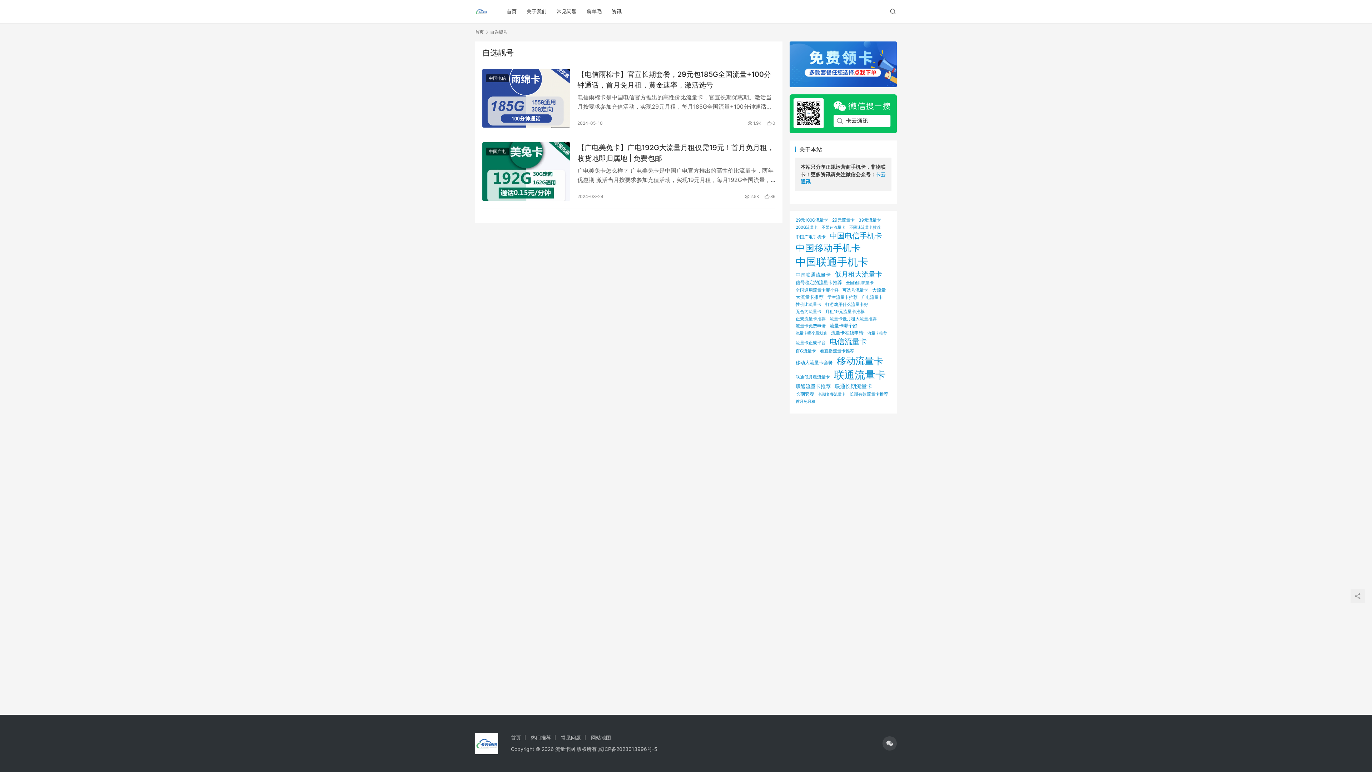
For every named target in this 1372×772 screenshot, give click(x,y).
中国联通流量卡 (813, 275)
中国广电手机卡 (811, 236)
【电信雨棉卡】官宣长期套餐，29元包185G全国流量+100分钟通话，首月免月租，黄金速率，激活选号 (674, 79)
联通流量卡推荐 (813, 386)
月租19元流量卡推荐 (845, 311)
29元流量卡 (843, 220)
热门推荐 (541, 737)
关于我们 (537, 11)
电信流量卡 (848, 341)
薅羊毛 (594, 11)
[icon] (890, 743)
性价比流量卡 (808, 304)
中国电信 (497, 78)
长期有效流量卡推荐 (869, 394)
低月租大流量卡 (858, 274)
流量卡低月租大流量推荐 (853, 318)
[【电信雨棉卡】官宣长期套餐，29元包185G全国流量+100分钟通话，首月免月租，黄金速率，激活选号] (526, 98)
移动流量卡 (860, 360)
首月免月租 (805, 401)
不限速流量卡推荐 (865, 227)
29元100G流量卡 (812, 220)
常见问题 (567, 11)
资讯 (617, 11)
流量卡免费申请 (811, 325)
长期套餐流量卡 (832, 394)
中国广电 (497, 151)
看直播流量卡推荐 (837, 350)
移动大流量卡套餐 (814, 362)
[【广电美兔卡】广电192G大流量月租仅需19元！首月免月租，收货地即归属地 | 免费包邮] (526, 171)
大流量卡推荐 (810, 297)
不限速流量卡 (833, 227)
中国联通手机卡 (832, 262)
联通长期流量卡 (853, 386)
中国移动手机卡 (828, 247)
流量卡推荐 (877, 333)
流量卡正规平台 (811, 342)
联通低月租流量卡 (813, 377)
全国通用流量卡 (860, 283)
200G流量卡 (807, 227)
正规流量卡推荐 (811, 318)
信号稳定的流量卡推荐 (819, 282)
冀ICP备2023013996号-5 (627, 749)
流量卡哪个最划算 (811, 333)
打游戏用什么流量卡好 (846, 304)
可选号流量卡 (855, 290)
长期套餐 (805, 394)
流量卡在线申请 (847, 333)
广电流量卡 (872, 297)
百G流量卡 (806, 350)
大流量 (879, 290)
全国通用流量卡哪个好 (817, 290)
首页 (512, 11)
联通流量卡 (860, 374)
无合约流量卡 (808, 311)
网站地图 (601, 737)
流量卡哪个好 (844, 325)
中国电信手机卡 (856, 235)
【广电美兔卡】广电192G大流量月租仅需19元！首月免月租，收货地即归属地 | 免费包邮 (675, 152)
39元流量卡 (870, 220)
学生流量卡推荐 (842, 297)
